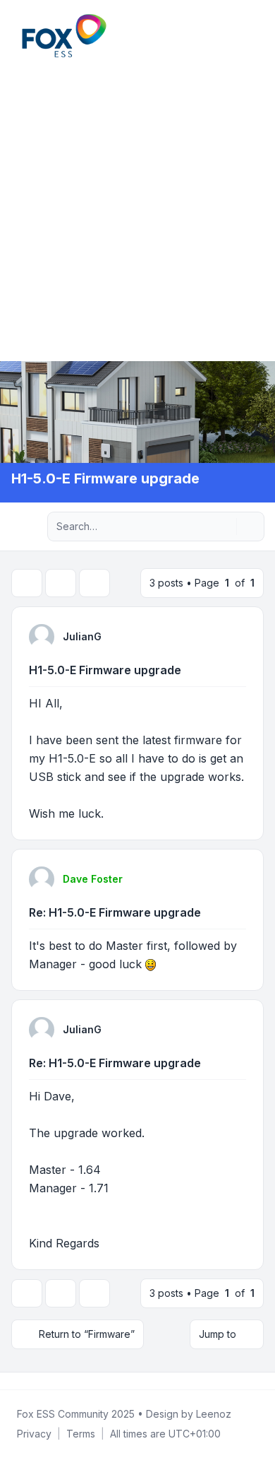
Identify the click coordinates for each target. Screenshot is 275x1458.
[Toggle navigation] (258, 35)
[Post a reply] (26, 583)
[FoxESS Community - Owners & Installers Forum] (64, 35)
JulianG (82, 636)
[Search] (224, 527)
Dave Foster (93, 879)
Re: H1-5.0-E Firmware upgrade (115, 912)
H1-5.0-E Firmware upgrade (105, 670)
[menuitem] (241, 35)
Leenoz (213, 1414)
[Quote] (234, 636)
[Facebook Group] (14, 1381)
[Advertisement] (137, 208)
